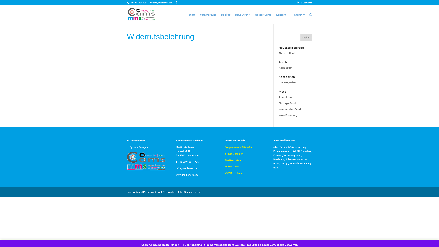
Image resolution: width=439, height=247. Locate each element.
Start (192, 14)
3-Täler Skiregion (234, 153)
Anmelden (285, 97)
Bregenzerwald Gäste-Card (239, 147)
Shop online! (287, 53)
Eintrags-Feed (287, 103)
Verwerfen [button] (291, 244)
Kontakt (281, 14)
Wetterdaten (232, 166)
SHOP (298, 14)
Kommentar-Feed (290, 109)
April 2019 (285, 67)
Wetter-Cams (262, 14)
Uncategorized (288, 82)
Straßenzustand (233, 160)
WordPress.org (288, 115)
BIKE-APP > (242, 14)
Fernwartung (208, 14)
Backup (226, 14)
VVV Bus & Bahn (233, 173)
